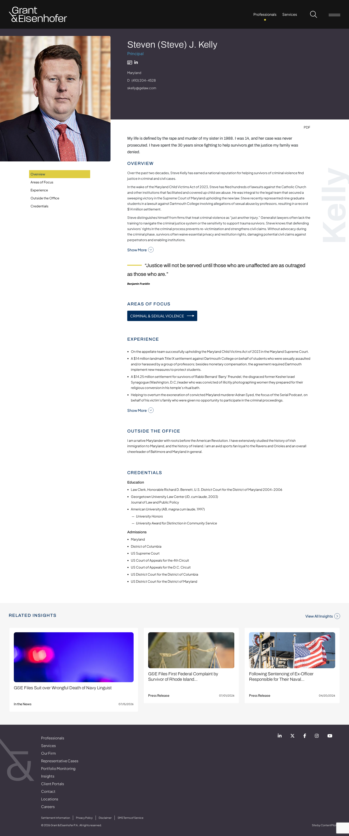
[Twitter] (292, 736)
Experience (39, 190)
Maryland (134, 72)
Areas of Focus (42, 182)
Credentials (39, 206)
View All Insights (319, 616)
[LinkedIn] (136, 62)
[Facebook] (304, 736)
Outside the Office (45, 198)
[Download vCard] (129, 62)
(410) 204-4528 (144, 80)
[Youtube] (330, 736)
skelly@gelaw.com (141, 88)
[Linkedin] (279, 736)
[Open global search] (313, 14)
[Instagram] (316, 736)
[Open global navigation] (334, 14)
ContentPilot (329, 825)
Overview (38, 174)
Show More (137, 249)
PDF (307, 127)
